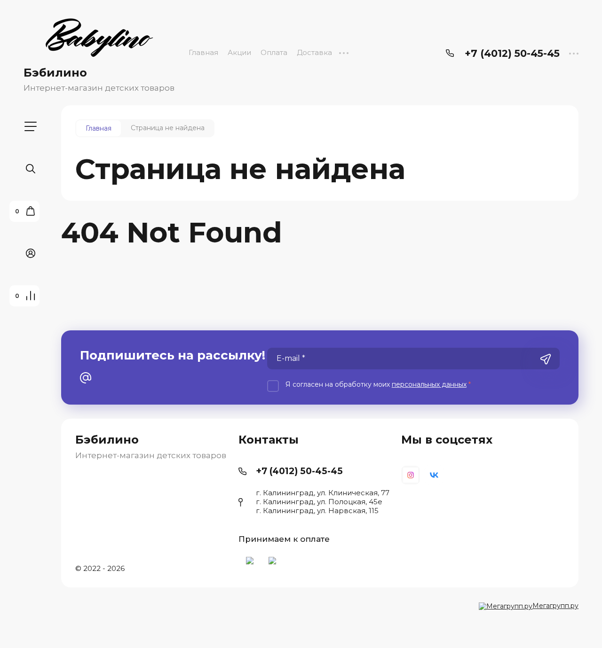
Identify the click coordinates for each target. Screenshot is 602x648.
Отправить (545, 359)
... (343, 52)
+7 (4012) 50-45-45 (512, 53)
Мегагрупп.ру (555, 605)
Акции (239, 52)
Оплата (274, 52)
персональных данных (429, 384)
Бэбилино (55, 72)
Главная (203, 52)
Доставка (314, 52)
